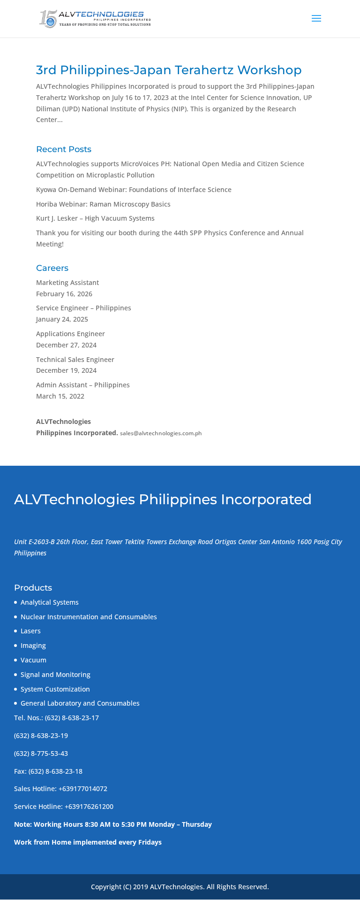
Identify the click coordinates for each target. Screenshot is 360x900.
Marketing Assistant (67, 282)
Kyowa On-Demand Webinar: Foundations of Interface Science (134, 189)
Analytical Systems (50, 602)
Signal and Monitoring (55, 674)
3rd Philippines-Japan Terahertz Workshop (169, 69)
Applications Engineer (70, 333)
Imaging (33, 645)
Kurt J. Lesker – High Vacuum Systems (95, 218)
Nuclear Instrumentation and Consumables (89, 616)
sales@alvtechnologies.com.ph (161, 433)
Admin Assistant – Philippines (83, 384)
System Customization (55, 689)
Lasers (31, 630)
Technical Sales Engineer (75, 359)
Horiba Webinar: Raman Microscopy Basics (103, 204)
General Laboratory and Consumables (80, 703)
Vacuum (33, 659)
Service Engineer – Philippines (83, 307)
